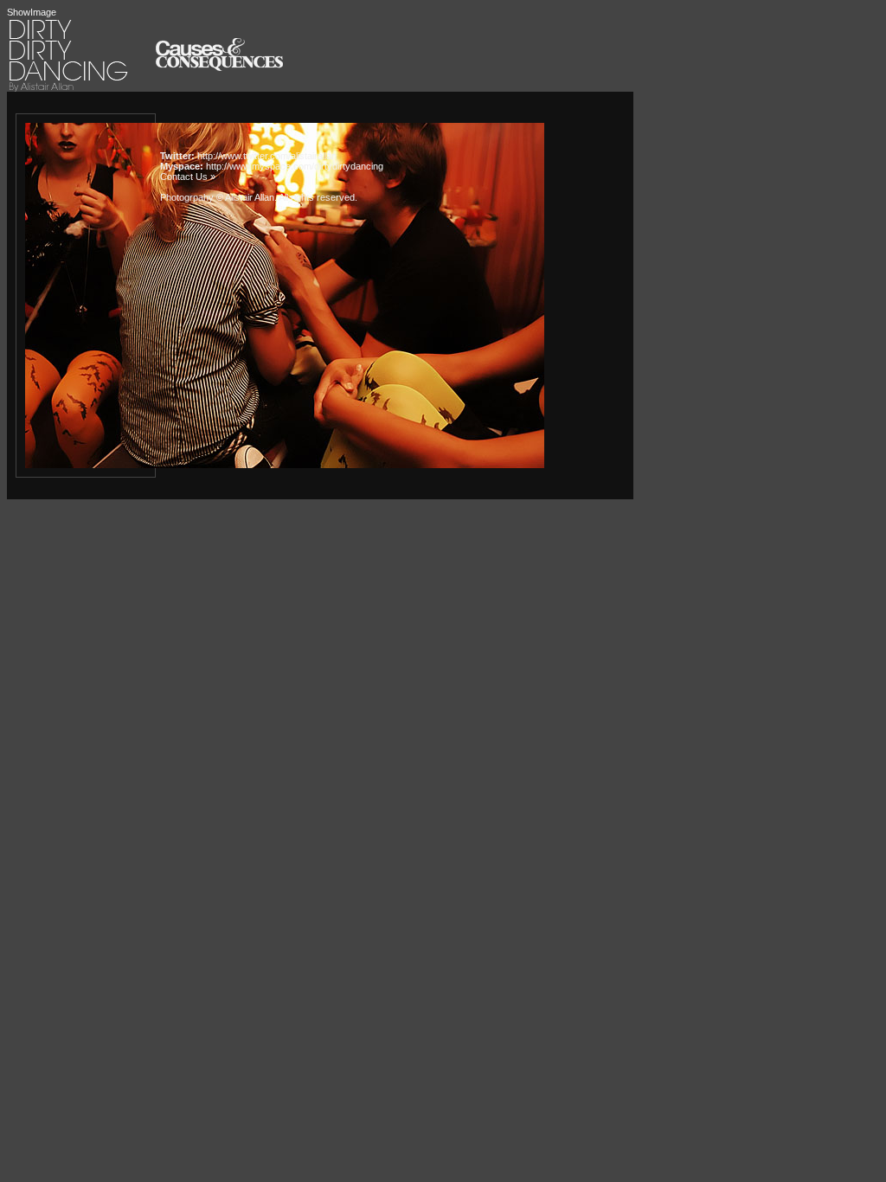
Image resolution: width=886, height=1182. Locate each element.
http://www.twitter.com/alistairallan (267, 156)
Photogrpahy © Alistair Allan (217, 197)
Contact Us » (187, 176)
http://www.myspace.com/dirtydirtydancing (294, 166)
